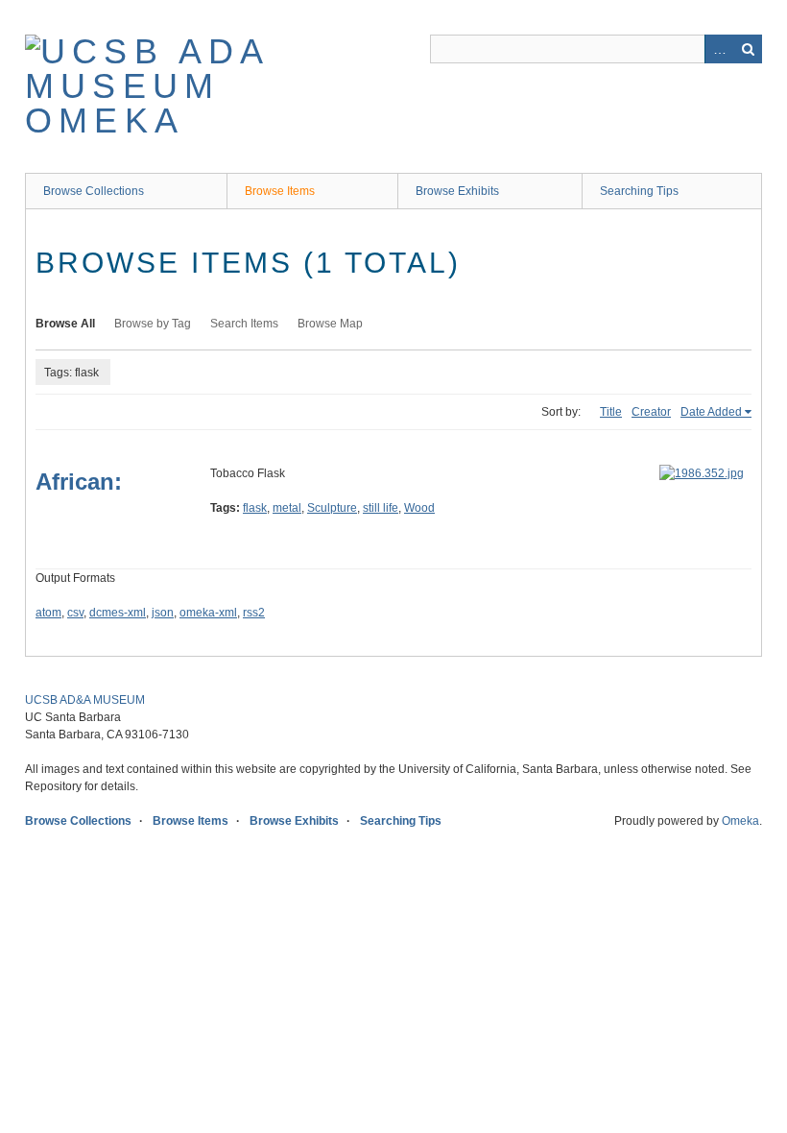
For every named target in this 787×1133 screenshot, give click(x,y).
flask (255, 508)
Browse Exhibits (457, 191)
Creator (651, 412)
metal (287, 508)
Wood (419, 508)
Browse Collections (93, 191)
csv (75, 612)
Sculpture (332, 508)
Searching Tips (639, 191)
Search (747, 49)
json (163, 612)
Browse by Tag (152, 323)
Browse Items (280, 191)
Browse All (65, 323)
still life (380, 508)
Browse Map (330, 323)
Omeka (740, 821)
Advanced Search (718, 49)
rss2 (254, 612)
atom (48, 612)
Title (611, 412)
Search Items (244, 323)
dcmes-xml (117, 612)
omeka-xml (208, 612)
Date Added (711, 412)
